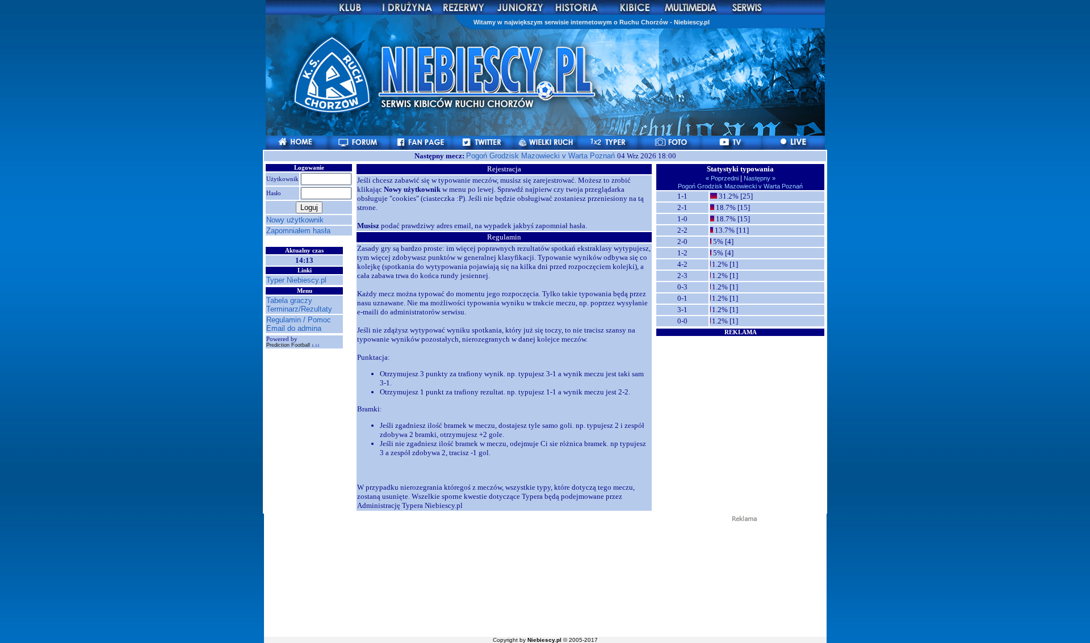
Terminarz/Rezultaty (299, 309)
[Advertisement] (740, 408)
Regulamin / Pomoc (298, 320)
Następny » (758, 178)
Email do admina (293, 328)
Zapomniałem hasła (298, 230)
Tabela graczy (289, 300)
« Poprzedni (723, 178)
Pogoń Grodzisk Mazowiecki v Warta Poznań (541, 156)
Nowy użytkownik (295, 220)
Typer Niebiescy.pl (296, 280)
